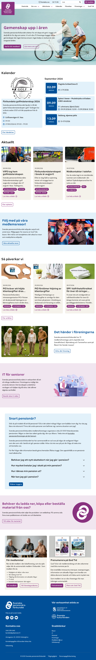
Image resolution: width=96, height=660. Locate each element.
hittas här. (28, 641)
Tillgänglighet (52, 656)
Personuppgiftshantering (67, 656)
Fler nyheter (7, 204)
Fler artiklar (7, 318)
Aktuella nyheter (10, 189)
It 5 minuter (72, 190)
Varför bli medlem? (12, 46)
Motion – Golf (9, 192)
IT (52, 633)
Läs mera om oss (31, 46)
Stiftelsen (56, 642)
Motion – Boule (41, 192)
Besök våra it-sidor (10, 396)
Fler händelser (8, 132)
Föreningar (78, 6)
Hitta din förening (62, 351)
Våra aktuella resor (10, 243)
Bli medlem (89, 2)
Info (83, 186)
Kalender (59, 6)
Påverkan (68, 6)
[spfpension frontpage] (8, 8)
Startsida (25, 6)
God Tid (91, 6)
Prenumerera (57, 585)
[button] (38, 6)
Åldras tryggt (16, 484)
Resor (54, 631)
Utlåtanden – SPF (82, 306)
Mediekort (57, 640)
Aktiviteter (46, 6)
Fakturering (9, 646)
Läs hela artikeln (9, 196)
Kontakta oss (13, 626)
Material (54, 635)
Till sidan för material (12, 521)
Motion (21, 189)
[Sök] (80, 2)
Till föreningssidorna (29, 585)
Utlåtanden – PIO (18, 306)
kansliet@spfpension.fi (13, 633)
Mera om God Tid (73, 585)
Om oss (34, 6)
